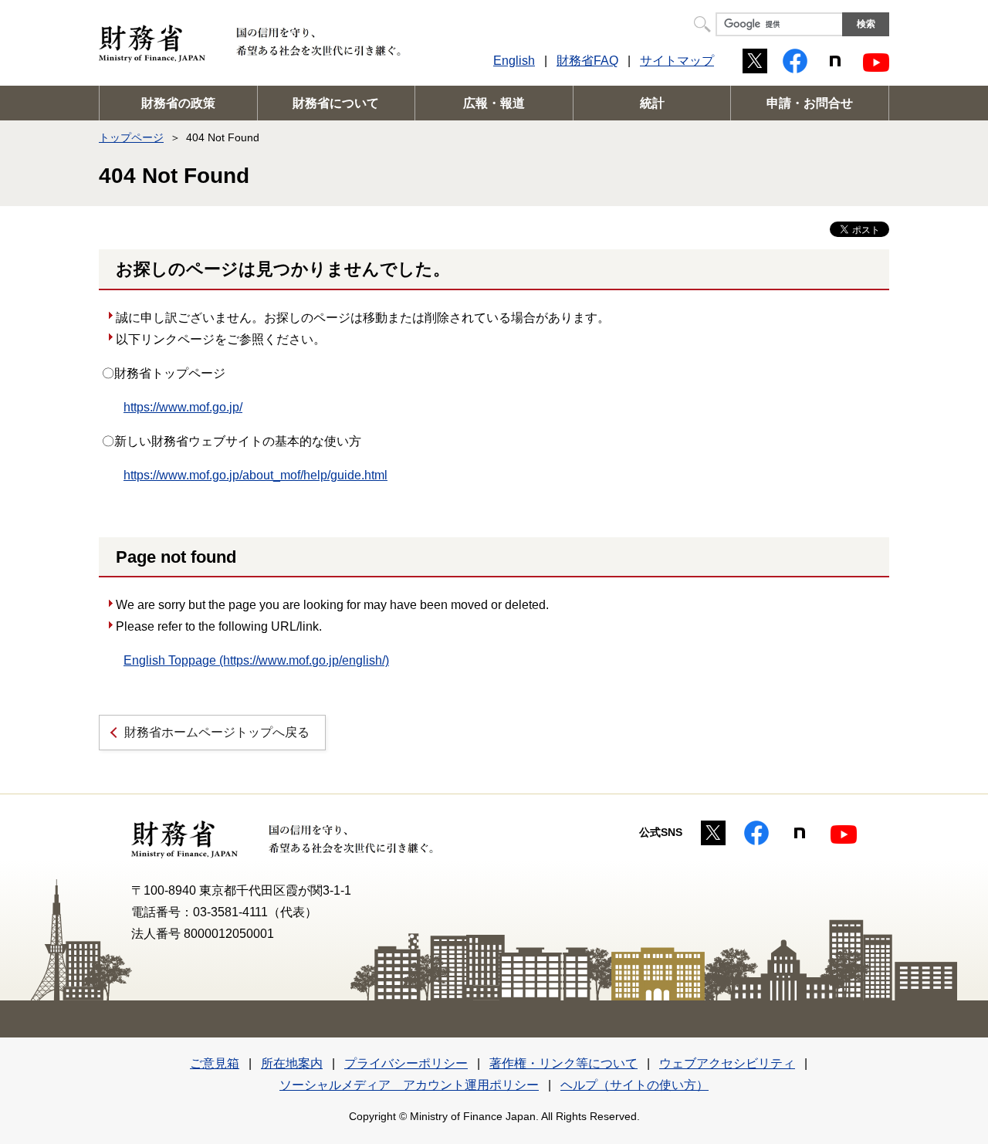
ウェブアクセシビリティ (727, 1063)
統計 (652, 103)
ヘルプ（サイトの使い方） (634, 1085)
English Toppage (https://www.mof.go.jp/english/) (256, 660)
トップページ (131, 137)
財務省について (336, 103)
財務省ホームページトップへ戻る (217, 732)
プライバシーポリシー (406, 1063)
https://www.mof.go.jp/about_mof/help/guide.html (255, 475)
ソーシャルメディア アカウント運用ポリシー (409, 1085)
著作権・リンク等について (563, 1063)
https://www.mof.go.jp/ (183, 407)
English (514, 60)
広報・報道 (494, 103)
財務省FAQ (587, 60)
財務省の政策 (178, 103)
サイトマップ (677, 60)
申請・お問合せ (809, 103)
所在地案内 (292, 1063)
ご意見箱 (214, 1063)
